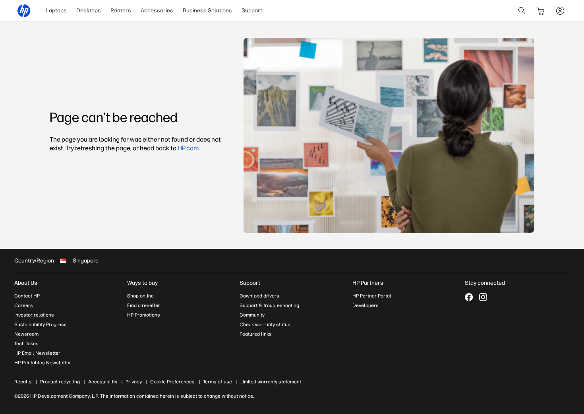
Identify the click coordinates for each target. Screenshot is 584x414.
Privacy (134, 382)
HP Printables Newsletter (42, 362)
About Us (25, 283)
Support (252, 10)
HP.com (188, 148)
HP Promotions (143, 315)
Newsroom (26, 334)
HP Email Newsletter (37, 353)
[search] (522, 10)
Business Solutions (207, 10)
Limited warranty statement (270, 382)
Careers (23, 305)
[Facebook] (469, 297)
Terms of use (217, 382)
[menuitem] (56, 10)
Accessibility (102, 382)
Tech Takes (26, 343)
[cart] (541, 10)
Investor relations (34, 315)
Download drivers (259, 296)
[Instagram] (483, 297)
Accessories (157, 10)
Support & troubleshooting (269, 305)
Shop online (140, 296)
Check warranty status (265, 324)
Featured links (256, 334)
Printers (120, 10)
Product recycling (60, 382)
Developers (365, 305)
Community (252, 315)
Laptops (56, 10)
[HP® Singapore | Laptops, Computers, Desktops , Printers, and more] (23, 10)
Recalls (23, 382)
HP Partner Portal (371, 296)
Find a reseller (143, 305)
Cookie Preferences (172, 382)
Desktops (88, 10)
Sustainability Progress (40, 324)
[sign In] (560, 10)
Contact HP (27, 296)
